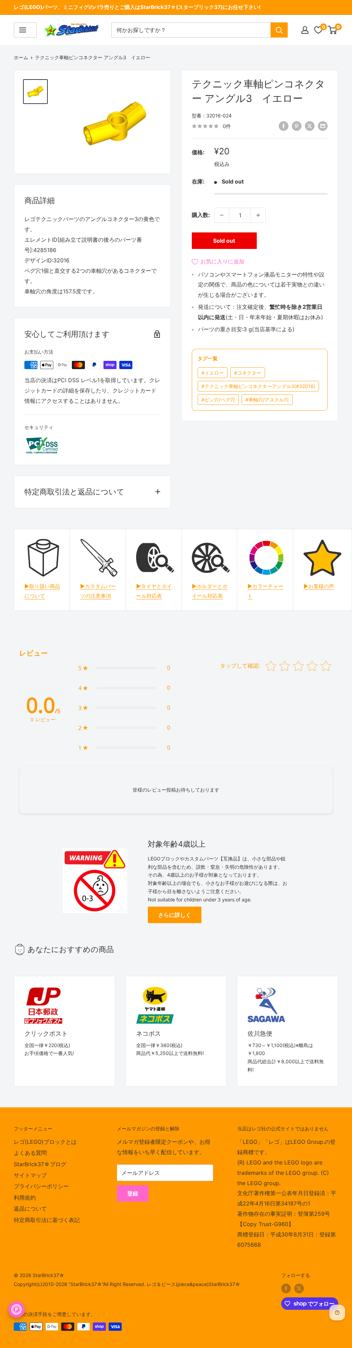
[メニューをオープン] (25, 30)
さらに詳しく (174, 914)
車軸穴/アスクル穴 (267, 400)
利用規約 (25, 1197)
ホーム (21, 57)
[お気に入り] (318, 30)
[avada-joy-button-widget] (16, 1309)
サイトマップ (30, 1175)
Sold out (224, 240)
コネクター (247, 373)
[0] (332, 30)
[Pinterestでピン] (296, 126)
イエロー (212, 373)
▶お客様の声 (319, 586)
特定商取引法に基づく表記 (47, 1219)
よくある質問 (30, 1152)
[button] (124, 668)
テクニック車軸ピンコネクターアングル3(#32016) (258, 386)
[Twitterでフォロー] (299, 1288)
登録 (132, 1193)
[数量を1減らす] (221, 215)
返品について (30, 1208)
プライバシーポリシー (41, 1186)
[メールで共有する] (323, 126)
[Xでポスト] (310, 126)
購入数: (201, 214)
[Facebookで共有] (283, 126)
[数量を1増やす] (258, 215)
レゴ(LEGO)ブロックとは (45, 1141)
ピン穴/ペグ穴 (218, 400)
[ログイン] (304, 30)
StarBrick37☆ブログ (40, 1164)
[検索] (279, 30)
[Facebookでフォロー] (286, 1288)
